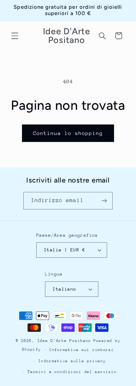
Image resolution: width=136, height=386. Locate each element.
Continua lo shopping (68, 133)
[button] (15, 36)
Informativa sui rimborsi (81, 350)
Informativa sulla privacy (72, 361)
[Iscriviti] (104, 200)
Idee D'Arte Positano (64, 340)
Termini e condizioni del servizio (72, 372)
